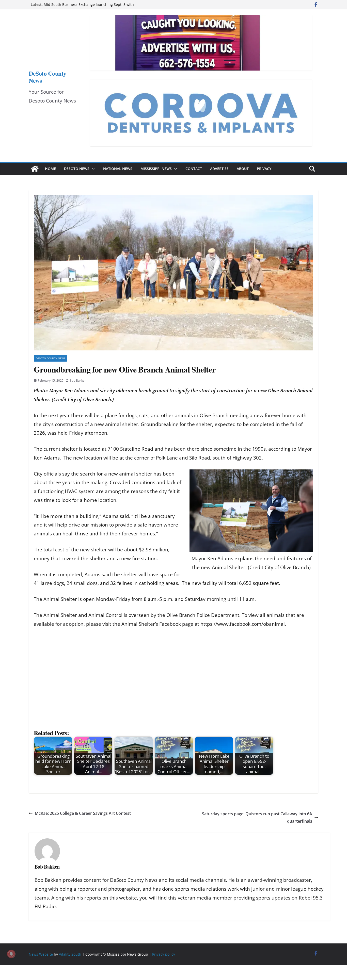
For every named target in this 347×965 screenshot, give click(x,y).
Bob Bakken (78, 380)
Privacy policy (163, 954)
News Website (41, 954)
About (243, 168)
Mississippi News (156, 168)
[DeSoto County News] (35, 169)
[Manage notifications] (11, 954)
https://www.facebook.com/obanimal (242, 624)
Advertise (219, 168)
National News (117, 168)
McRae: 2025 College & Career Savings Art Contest (83, 813)
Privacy (264, 168)
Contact (193, 168)
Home (50, 168)
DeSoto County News (47, 77)
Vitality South (70, 954)
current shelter (60, 449)
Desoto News (76, 168)
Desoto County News (50, 358)
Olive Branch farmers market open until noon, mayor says (93, 3)
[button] (92, 168)
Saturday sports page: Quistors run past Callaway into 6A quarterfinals (257, 817)
